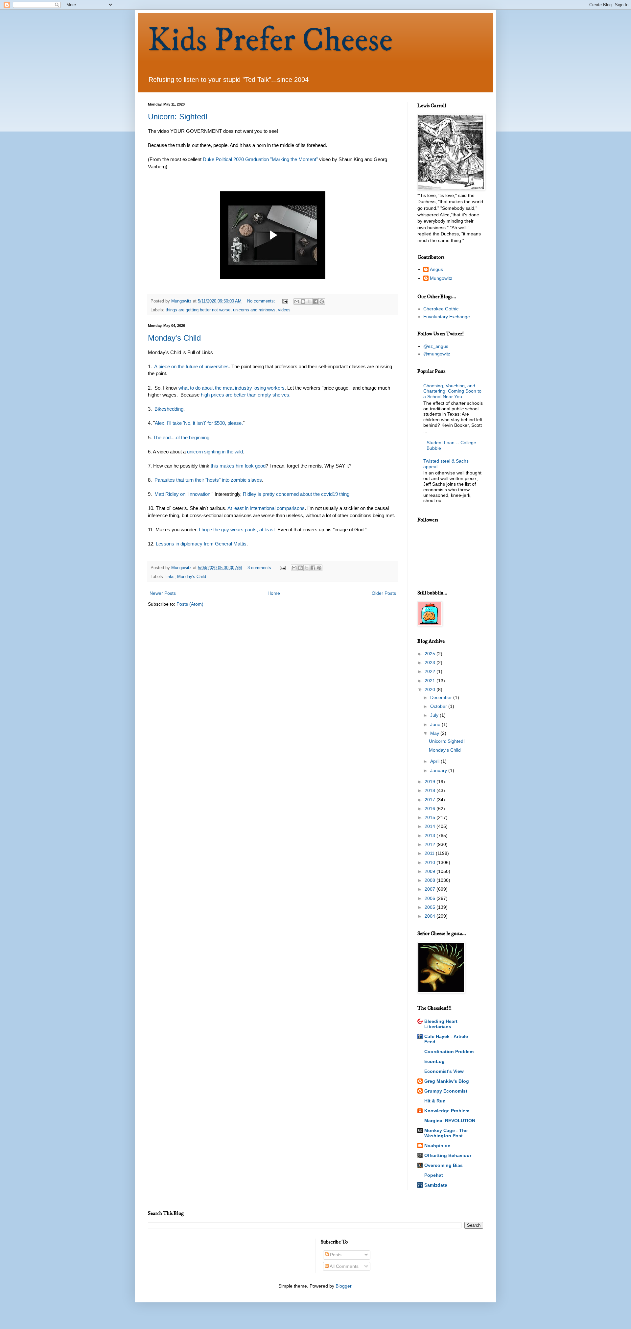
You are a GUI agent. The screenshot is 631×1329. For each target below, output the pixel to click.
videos (284, 310)
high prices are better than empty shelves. (246, 395)
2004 (430, 916)
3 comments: (260, 568)
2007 (430, 889)
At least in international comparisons (266, 508)
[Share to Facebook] (315, 301)
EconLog (434, 1061)
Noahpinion (437, 1145)
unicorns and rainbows (254, 310)
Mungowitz (441, 278)
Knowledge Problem (446, 1110)
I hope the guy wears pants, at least (236, 529)
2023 (430, 662)
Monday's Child (174, 337)
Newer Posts (163, 593)
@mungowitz (436, 353)
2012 (430, 844)
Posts (335, 1254)
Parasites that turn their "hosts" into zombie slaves (208, 480)
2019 (430, 781)
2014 (430, 826)
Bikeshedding (168, 409)
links (170, 576)
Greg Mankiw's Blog (446, 1081)
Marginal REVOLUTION (449, 1120)
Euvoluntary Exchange (446, 316)
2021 (430, 680)
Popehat (433, 1175)
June (436, 724)
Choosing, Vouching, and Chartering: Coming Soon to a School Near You (452, 391)
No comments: (261, 301)
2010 (430, 862)
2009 (430, 871)
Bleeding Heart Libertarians (440, 1024)
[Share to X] (309, 301)
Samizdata (435, 1185)
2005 (430, 907)
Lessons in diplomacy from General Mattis (201, 543)
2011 (430, 853)
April (435, 761)
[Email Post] (285, 301)
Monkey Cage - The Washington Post (446, 1133)
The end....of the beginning (181, 437)
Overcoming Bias (443, 1165)
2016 (430, 808)
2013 (430, 835)
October (439, 706)
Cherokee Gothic (440, 308)
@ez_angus (435, 346)
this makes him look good (237, 466)
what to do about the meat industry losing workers (231, 388)
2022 (430, 671)
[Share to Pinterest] (321, 301)
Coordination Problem (449, 1051)
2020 (430, 689)
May (435, 733)
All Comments (344, 1266)
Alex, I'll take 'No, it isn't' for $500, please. (199, 423)
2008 (430, 880)
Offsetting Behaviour (447, 1155)
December (441, 697)
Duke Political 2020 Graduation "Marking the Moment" (261, 159)
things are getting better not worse (198, 310)
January (439, 770)
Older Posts (384, 593)
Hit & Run (435, 1100)
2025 (430, 653)
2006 (430, 898)
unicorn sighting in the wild (215, 451)
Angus (436, 269)
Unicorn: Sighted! (178, 116)
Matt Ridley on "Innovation (182, 494)
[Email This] (296, 301)
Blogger (343, 1286)
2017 (430, 799)
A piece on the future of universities (191, 366)
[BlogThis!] (303, 301)
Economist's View (444, 1071)
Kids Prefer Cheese (270, 40)
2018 (430, 790)
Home (274, 593)
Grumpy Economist (445, 1091)
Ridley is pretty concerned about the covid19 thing (296, 494)
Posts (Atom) (189, 604)
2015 (430, 817)
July (435, 715)
